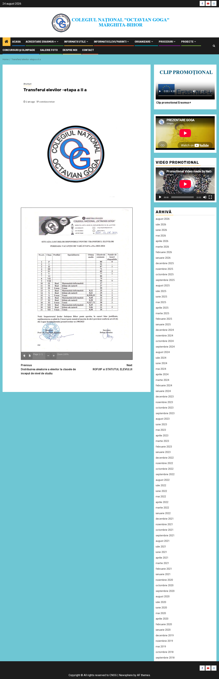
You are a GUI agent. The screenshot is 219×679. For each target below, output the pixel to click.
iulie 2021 (161, 546)
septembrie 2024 (165, 346)
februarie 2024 (164, 385)
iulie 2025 (161, 291)
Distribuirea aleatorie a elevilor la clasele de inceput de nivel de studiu (48, 369)
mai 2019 (161, 646)
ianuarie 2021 (163, 574)
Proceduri (166, 41)
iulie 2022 (161, 485)
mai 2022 (161, 496)
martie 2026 (162, 246)
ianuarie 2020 (163, 629)
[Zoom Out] (48, 355)
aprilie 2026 (162, 241)
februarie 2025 (164, 318)
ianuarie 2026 (163, 257)
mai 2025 (161, 302)
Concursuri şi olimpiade (19, 50)
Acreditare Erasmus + (41, 41)
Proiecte (187, 41)
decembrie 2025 (165, 263)
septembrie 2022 (165, 474)
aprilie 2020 (162, 618)
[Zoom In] (53, 355)
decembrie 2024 (165, 329)
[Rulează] (160, 197)
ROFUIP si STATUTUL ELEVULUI (112, 367)
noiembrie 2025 (164, 268)
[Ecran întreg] (210, 197)
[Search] (214, 46)
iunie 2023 (161, 424)
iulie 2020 (161, 602)
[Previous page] (24, 355)
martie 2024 (162, 380)
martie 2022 (162, 507)
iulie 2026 (161, 224)
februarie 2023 (164, 446)
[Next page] (29, 355)
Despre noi (70, 50)
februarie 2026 (164, 252)
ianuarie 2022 (163, 513)
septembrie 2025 (165, 280)
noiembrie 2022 (164, 463)
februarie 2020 (164, 624)
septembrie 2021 (165, 535)
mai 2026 (161, 235)
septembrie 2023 (165, 413)
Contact (88, 50)
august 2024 (163, 352)
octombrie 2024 (164, 341)
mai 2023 (161, 429)
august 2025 (163, 285)
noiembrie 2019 (164, 640)
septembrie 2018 (165, 657)
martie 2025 (162, 313)
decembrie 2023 (165, 396)
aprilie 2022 (162, 502)
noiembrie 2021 (164, 524)
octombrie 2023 (164, 407)
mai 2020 (161, 613)
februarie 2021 (164, 568)
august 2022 (163, 479)
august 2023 (163, 418)
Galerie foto (49, 50)
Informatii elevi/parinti (110, 41)
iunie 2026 (161, 230)
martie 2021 (162, 563)
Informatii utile (75, 41)
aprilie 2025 (162, 307)
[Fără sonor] (205, 197)
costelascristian (47, 102)
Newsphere (126, 675)
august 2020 (163, 596)
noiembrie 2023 (164, 402)
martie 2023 (162, 441)
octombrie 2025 (164, 274)
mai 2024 (161, 368)
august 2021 (163, 540)
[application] (185, 184)
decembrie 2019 (165, 635)
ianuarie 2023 (163, 452)
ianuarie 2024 (163, 391)
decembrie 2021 (165, 518)
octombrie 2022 (164, 468)
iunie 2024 (161, 363)
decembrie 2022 (165, 457)
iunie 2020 (161, 607)
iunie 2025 (161, 296)
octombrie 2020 (164, 585)
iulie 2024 (161, 357)
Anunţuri (27, 84)
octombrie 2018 (164, 652)
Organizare (143, 41)
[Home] (6, 41)
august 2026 (163, 218)
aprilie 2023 (162, 435)
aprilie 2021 (162, 557)
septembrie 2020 (165, 591)
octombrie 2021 (164, 529)
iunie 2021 (161, 552)
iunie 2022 (161, 491)
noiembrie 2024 (164, 335)
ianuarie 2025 (163, 324)
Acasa (16, 41)
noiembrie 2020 (164, 579)
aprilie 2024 (162, 374)
